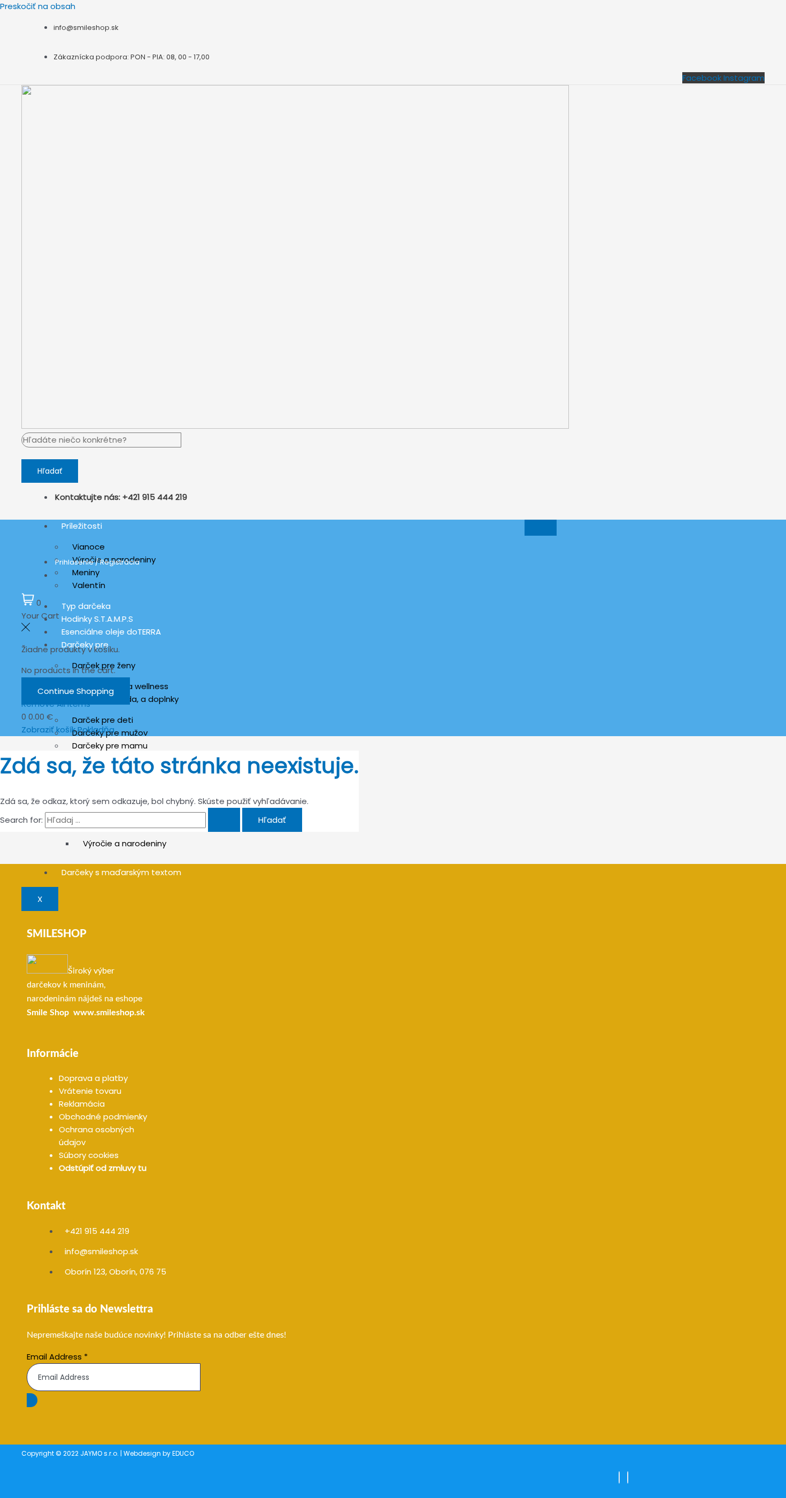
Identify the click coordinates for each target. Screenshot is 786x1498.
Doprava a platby (93, 1078)
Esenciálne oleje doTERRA (111, 631)
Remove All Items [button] (55, 703)
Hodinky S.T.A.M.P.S (97, 618)
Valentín (88, 585)
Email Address (57, 1356)
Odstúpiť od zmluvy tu (103, 1167)
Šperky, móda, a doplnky (131, 699)
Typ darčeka (86, 606)
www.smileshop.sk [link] (109, 1012)
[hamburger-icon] (541, 528)
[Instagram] (627, 1477)
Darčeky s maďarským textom (121, 872)
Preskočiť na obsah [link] (37, 6)
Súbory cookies (89, 1155)
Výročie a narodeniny (124, 843)
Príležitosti (81, 525)
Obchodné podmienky (103, 1116)
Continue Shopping (75, 691)
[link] (48, 1012)
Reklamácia (82, 1103)
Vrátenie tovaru (90, 1091)
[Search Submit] (224, 820)
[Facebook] (619, 1477)
